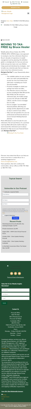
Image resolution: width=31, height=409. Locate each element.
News (11, 21)
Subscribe (15, 218)
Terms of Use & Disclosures (15, 277)
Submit (4, 303)
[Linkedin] (15, 273)
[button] (28, 13)
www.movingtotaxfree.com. (9, 161)
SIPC (7, 348)
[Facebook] (11, 273)
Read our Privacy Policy (20, 406)
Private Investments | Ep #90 (10, 228)
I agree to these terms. (10, 215)
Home (7, 21)
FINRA (3, 348)
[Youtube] (19, 273)
